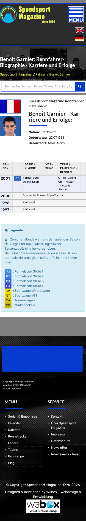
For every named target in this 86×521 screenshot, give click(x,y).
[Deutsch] (80, 38)
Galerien (14, 430)
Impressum (59, 434)
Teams (13, 450)
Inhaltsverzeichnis (64, 454)
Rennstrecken (18, 436)
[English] (80, 30)
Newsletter (59, 448)
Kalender (14, 423)
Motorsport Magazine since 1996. (28, 362)
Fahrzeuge (16, 456)
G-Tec (62, 177)
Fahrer (40, 74)
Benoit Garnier (59, 74)
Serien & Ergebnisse (22, 416)
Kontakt (56, 416)
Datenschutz (60, 441)
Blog (11, 463)
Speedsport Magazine (16, 74)
